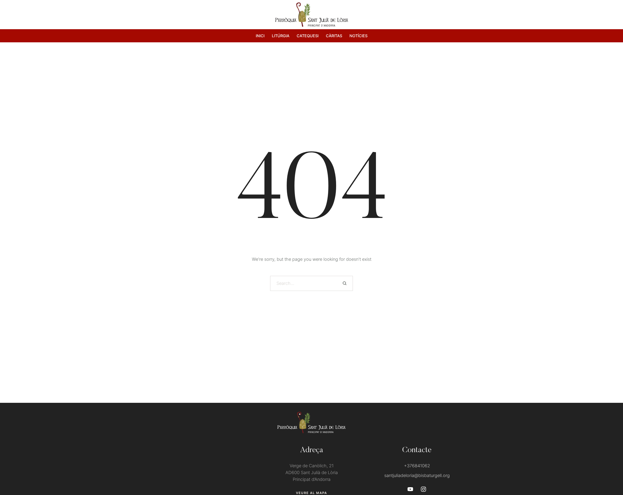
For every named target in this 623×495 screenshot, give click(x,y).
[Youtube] (410, 489)
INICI (260, 35)
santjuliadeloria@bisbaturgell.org (417, 475)
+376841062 (417, 465)
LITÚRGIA (280, 35)
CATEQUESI (308, 35)
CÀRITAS (334, 35)
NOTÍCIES (358, 35)
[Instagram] (423, 489)
